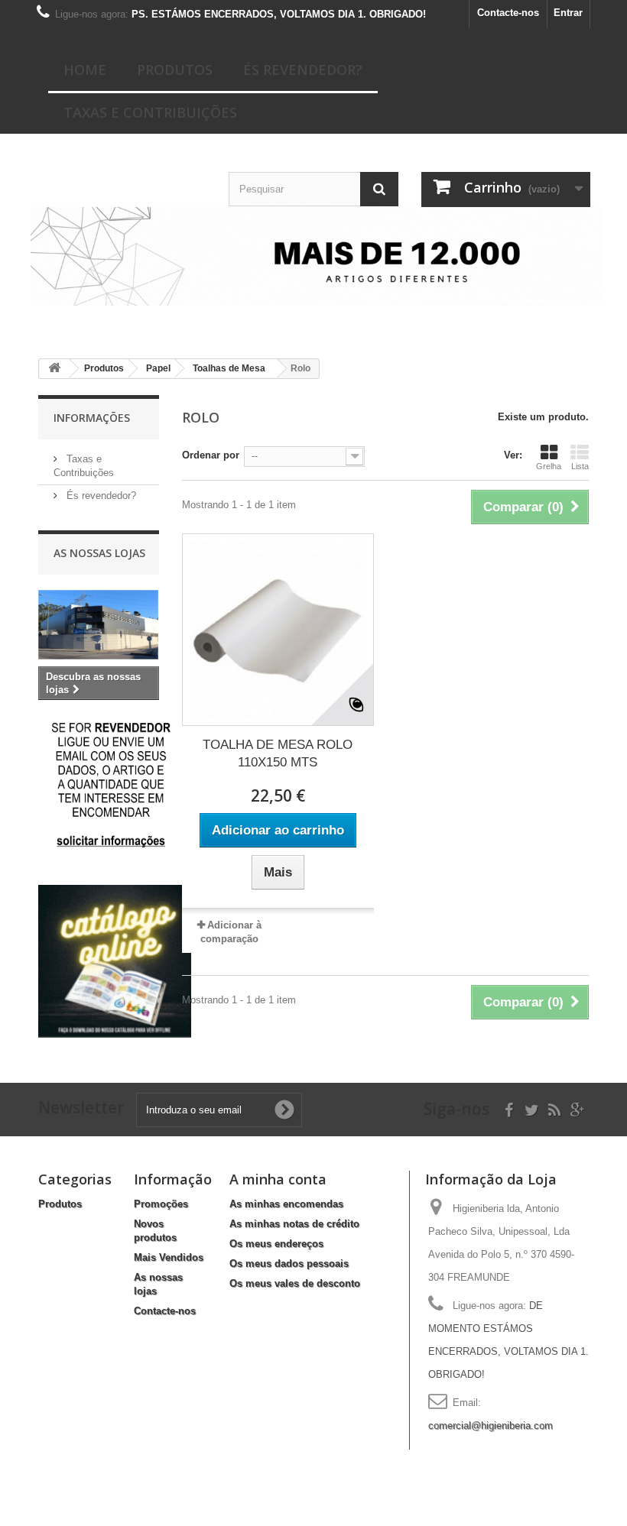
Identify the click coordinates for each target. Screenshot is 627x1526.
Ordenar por (210, 455)
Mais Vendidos (168, 1257)
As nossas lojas (99, 553)
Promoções (161, 1204)
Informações (92, 417)
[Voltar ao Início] (54, 368)
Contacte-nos (508, 12)
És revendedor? (302, 69)
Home (84, 69)
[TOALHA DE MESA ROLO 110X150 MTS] (278, 629)
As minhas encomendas (286, 1204)
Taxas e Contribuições (150, 112)
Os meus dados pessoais (289, 1263)
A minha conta (277, 1179)
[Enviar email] (111, 784)
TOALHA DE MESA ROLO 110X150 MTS (277, 753)
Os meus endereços (276, 1243)
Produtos (175, 69)
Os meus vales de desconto (294, 1283)
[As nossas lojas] (98, 624)
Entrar (568, 12)
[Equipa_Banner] (313, 256)
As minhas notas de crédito (294, 1224)
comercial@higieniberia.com (490, 1425)
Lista (580, 466)
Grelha (548, 466)
